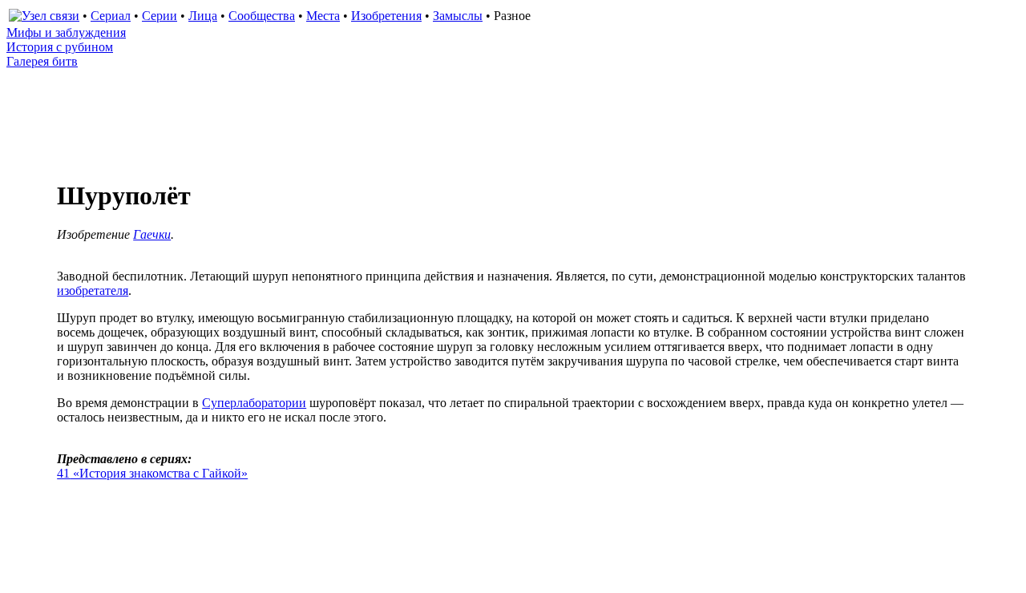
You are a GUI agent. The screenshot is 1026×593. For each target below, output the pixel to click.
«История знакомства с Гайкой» (152, 473)
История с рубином (59, 47)
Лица (202, 15)
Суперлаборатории (254, 402)
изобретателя (92, 290)
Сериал (111, 15)
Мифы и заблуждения (66, 32)
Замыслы (458, 15)
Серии (159, 15)
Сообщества (261, 15)
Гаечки (152, 234)
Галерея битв (42, 61)
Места (323, 15)
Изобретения (386, 15)
